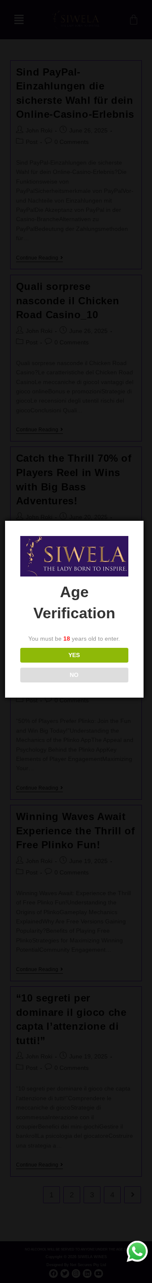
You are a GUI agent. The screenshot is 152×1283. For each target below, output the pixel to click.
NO (74, 674)
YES (74, 655)
